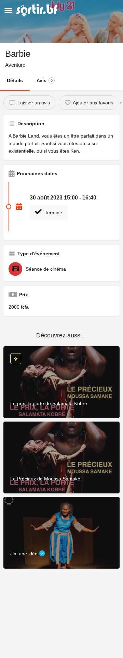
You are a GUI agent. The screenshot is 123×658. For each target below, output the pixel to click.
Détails (15, 80)
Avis (45, 80)
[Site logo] (37, 10)
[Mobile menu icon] (8, 10)
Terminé (52, 212)
